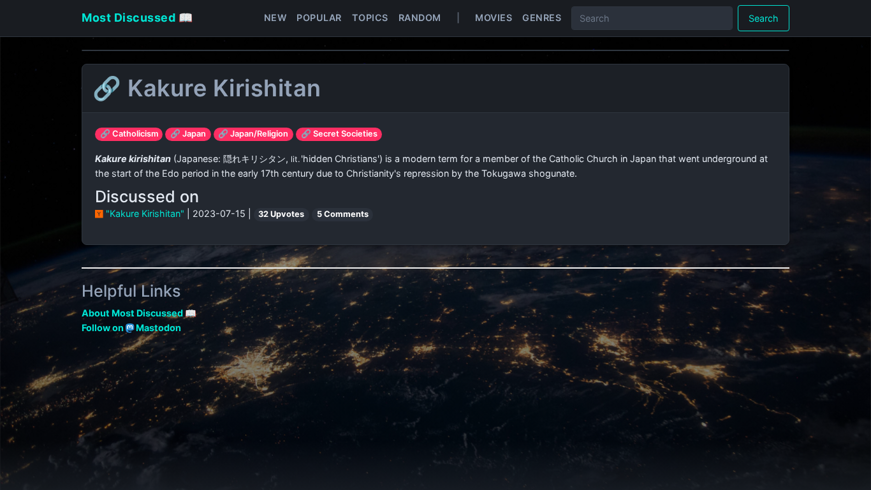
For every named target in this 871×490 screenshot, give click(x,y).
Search (764, 18)
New (275, 17)
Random (420, 17)
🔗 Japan (188, 133)
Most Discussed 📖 (137, 17)
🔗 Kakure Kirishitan (206, 88)
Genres (541, 17)
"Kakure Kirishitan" (145, 213)
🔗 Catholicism (129, 133)
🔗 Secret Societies (339, 133)
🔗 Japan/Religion (253, 133)
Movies (493, 17)
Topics (370, 17)
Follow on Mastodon (131, 327)
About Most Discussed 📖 (139, 313)
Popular (319, 17)
